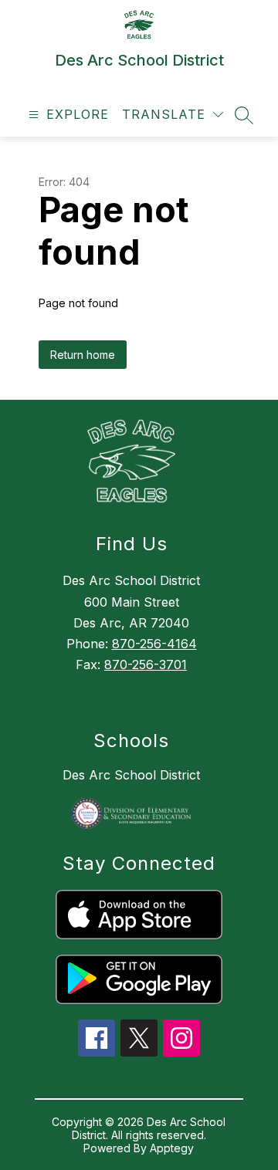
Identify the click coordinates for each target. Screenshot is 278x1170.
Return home (82, 354)
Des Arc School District (131, 775)
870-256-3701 (145, 664)
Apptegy (172, 1148)
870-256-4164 (154, 643)
